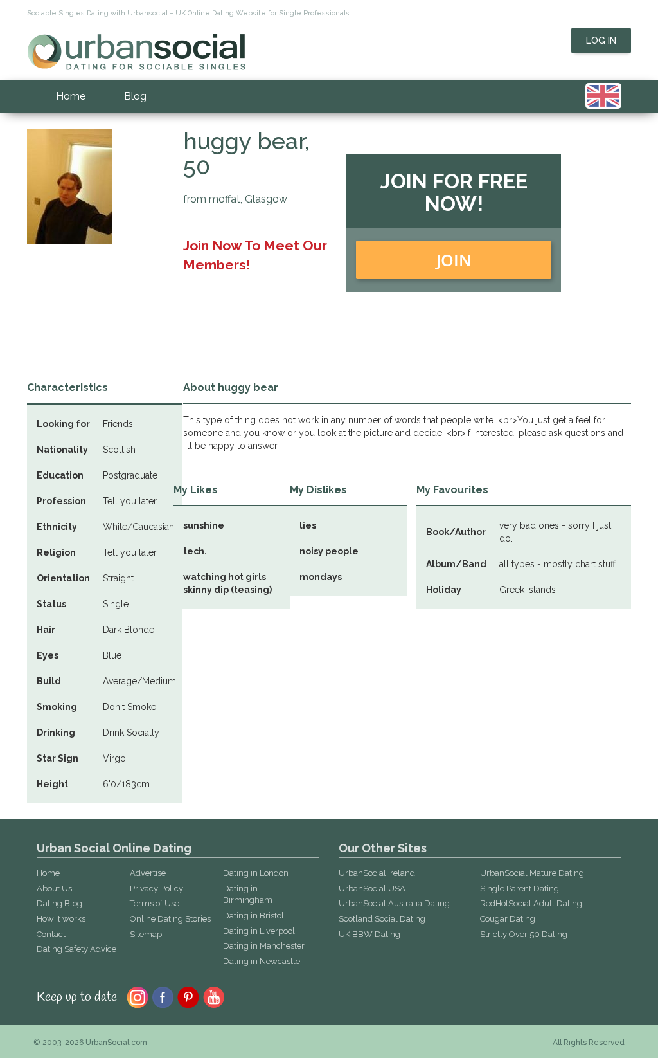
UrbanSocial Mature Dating (532, 873)
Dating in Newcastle (261, 961)
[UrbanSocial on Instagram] (137, 996)
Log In (601, 40)
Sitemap (146, 934)
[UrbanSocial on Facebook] (163, 996)
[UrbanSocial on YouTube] (214, 996)
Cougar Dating (507, 919)
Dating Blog (59, 903)
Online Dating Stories (170, 919)
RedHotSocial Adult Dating (531, 903)
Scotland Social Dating (382, 919)
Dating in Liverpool (259, 931)
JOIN (454, 260)
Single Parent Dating (519, 888)
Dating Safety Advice (76, 949)
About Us (54, 888)
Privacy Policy (156, 888)
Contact (51, 934)
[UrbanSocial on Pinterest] (188, 996)
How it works (61, 919)
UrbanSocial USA (372, 888)
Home (70, 96)
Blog (135, 96)
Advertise (148, 873)
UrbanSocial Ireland (377, 873)
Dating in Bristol (253, 915)
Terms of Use (154, 903)
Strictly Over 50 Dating (523, 934)
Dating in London (256, 873)
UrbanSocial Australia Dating (394, 903)
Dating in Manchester (264, 946)
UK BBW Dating (369, 934)
